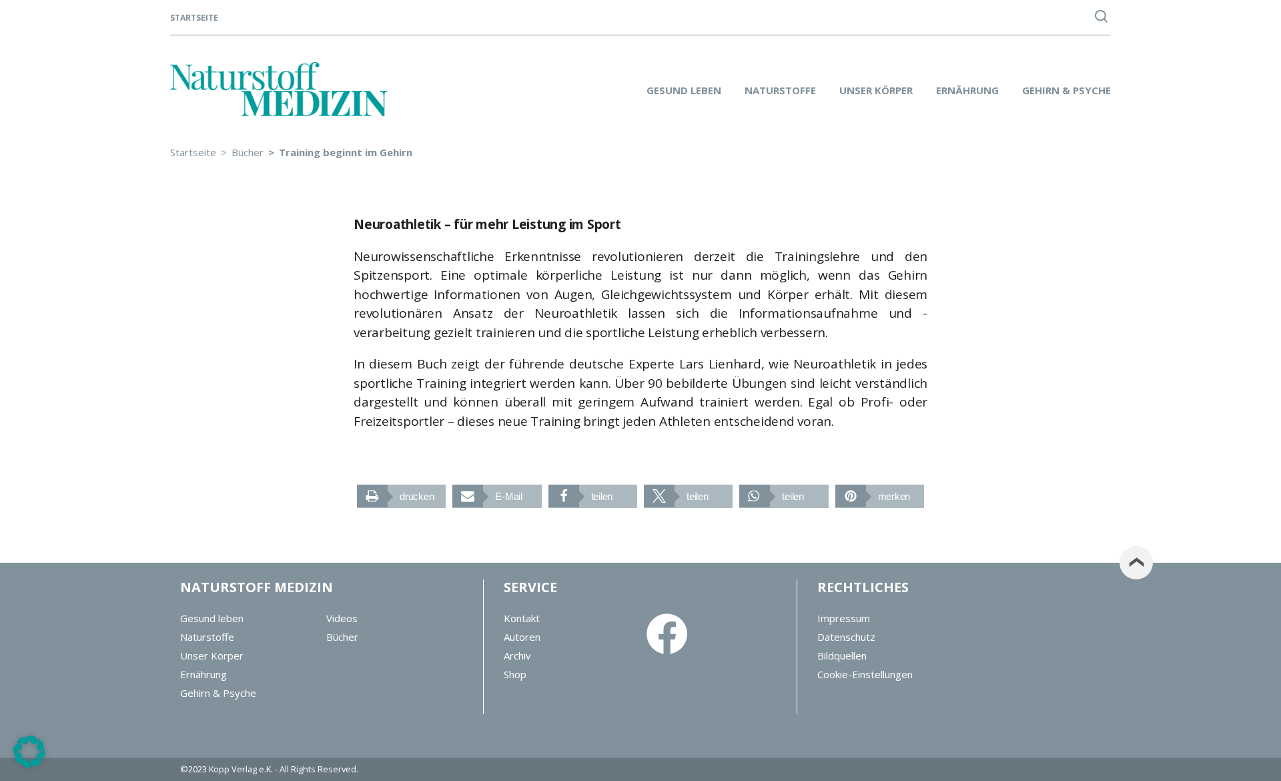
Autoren (522, 636)
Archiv (517, 655)
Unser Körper (876, 90)
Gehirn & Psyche (1066, 90)
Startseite (194, 18)
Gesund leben (684, 90)
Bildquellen (842, 655)
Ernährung (967, 90)
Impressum (843, 618)
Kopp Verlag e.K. (241, 769)
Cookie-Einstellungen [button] (865, 674)
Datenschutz (846, 636)
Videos (342, 618)
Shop (515, 674)
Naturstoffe (780, 90)
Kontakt (522, 618)
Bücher (342, 636)
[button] (401, 496)
